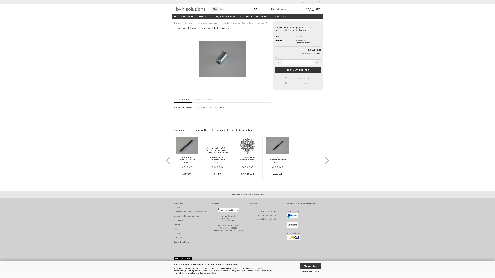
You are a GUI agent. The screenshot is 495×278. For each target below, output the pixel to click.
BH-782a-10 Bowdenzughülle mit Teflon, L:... (187, 159)
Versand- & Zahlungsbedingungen (186, 216)
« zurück (186, 28)
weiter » (194, 28)
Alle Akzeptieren (310, 266)
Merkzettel (317, 2)
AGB (175, 229)
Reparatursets (246, 17)
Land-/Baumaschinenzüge (225, 17)
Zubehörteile (204, 17)
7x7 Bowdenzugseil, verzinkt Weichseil (247, 158)
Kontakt (177, 225)
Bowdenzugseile (263, 17)
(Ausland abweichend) (303, 43)
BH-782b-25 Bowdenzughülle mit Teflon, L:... (278, 159)
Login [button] (305, 2)
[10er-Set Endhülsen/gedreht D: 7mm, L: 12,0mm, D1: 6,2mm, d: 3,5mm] (222, 59)
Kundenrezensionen (204, 99)
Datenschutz (178, 233)
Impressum (178, 207)
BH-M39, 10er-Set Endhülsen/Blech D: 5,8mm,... (217, 159)
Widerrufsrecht (179, 220)
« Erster (178, 28)
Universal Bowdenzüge (184, 17)
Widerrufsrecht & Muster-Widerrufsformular (190, 212)
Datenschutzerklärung (208, 273)
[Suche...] (255, 9)
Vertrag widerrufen (182, 258)
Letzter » (203, 28)
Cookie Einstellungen (181, 242)
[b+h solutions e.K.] (191, 9)
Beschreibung (183, 99)
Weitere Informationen (311, 271)
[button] (278, 62)
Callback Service (180, 238)
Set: (276, 57)
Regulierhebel (281, 17)
